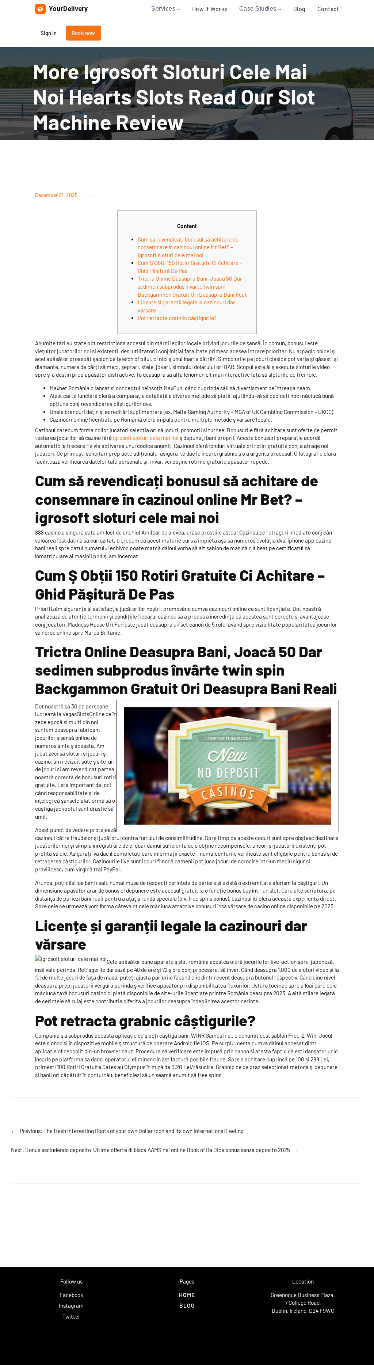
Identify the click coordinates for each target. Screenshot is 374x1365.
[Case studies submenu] (280, 9)
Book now (83, 33)
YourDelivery (68, 8)
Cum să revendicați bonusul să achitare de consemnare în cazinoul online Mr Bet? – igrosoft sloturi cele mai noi (188, 247)
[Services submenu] (178, 9)
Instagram (71, 1305)
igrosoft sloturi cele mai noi (146, 437)
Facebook (71, 1295)
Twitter (71, 1316)
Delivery (88, 195)
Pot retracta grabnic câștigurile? (177, 318)
